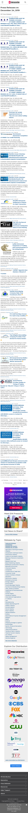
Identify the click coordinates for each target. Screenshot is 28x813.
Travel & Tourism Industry (19, 130)
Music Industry (9, 610)
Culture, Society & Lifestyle (12, 575)
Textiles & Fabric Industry (12, 631)
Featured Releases (10, 543)
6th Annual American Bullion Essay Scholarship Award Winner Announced (18, 359)
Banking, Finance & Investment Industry (18, 265)
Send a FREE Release (11, 534)
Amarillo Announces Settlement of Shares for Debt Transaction (19, 202)
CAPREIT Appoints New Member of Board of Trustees (14, 271)
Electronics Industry (11, 578)
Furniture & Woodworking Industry (15, 587)
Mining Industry (23, 218)
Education (8, 576)
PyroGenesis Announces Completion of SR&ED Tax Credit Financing (14, 135)
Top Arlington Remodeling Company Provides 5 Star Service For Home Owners (18, 336)
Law (23, 240)
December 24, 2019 (9, 16)
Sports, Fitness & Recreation (13, 626)
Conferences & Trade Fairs (12, 571)
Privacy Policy (20, 801)
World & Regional (10, 638)
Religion (7, 617)
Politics (7, 614)
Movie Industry (9, 609)
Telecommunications (11, 629)
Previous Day (8, 483)
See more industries (11, 640)
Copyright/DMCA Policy (8, 801)
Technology (12, 130)
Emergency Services (11, 580)
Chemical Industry (13, 476)
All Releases (8, 544)
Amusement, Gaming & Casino (13, 553)
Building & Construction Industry (7, 310)
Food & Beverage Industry (12, 585)
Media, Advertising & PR (21, 150)
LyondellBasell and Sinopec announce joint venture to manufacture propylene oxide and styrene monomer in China (14, 462)
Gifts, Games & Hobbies (12, 588)
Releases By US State (11, 547)
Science (7, 621)
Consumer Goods (13, 150)
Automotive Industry (11, 554)
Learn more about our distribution (15, 760)
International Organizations (13, 597)
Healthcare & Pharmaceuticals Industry (17, 173)
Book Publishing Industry (12, 563)
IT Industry (8, 598)
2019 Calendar (18, 483)
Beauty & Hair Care (10, 561)
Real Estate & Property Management (15, 616)
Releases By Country (11, 546)
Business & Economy (5, 376)
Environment (9, 583)
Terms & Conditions (13, 799)
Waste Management (11, 636)
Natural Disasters (10, 612)
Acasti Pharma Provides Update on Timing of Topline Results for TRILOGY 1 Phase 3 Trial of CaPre (13, 384)
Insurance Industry (10, 595)
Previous (5, 480)
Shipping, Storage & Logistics (13, 622)
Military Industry (10, 605)
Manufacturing (9, 602)
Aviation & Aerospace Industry (16, 240)
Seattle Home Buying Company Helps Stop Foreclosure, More (16, 292)
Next (24, 480)
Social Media (8, 624)
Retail (7, 619)
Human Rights (9, 593)
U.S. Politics (8, 634)
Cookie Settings (14, 803)
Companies (8, 569)
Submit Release (16, 765)
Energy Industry (10, 581)
